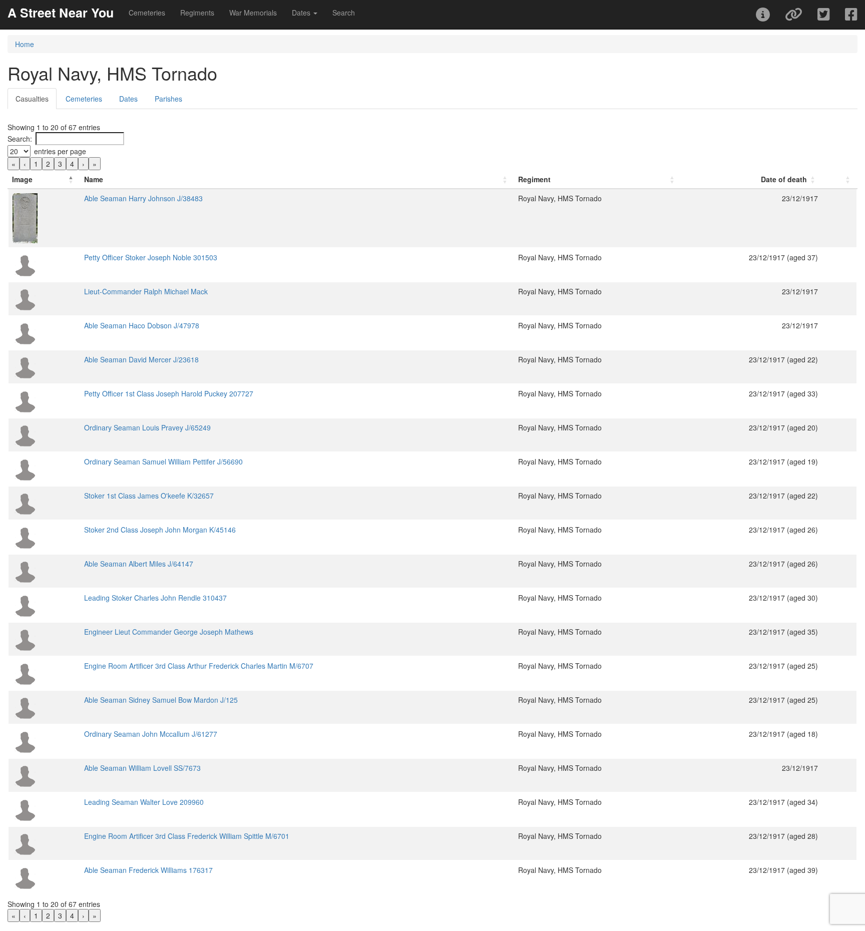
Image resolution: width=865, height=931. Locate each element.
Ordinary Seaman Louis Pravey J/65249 (147, 427)
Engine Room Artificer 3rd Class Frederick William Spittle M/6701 (186, 836)
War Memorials (253, 13)
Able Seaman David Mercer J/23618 (141, 359)
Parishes (168, 99)
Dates (128, 99)
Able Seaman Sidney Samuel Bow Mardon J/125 (161, 700)
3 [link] (60, 164)
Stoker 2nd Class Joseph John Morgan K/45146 (160, 530)
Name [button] (93, 179)
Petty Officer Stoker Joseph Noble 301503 (150, 257)
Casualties (32, 99)
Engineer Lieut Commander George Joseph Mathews (168, 632)
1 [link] (36, 164)
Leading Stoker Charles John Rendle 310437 (155, 598)
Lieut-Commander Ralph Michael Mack (146, 291)
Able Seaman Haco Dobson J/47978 (141, 325)
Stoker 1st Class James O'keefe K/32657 (149, 496)
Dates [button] (302, 13)
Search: (20, 139)
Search (343, 13)
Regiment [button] (534, 179)
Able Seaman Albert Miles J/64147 (138, 564)
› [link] (83, 164)
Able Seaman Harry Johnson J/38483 (143, 198)
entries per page (60, 151)
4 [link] (72, 164)
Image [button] (22, 179)
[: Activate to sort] (839, 179)
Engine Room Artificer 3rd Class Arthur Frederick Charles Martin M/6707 (198, 666)
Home (24, 44)
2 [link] (48, 164)
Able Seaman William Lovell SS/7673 (142, 768)
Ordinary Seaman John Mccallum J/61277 (150, 734)
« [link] (14, 164)
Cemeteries (147, 13)
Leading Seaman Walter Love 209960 (144, 802)
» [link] (95, 164)
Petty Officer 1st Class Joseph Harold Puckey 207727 (168, 393)
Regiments (197, 13)
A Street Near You (61, 13)
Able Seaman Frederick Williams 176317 (148, 870)
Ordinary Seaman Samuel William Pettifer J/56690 (163, 461)
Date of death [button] (784, 179)
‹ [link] (25, 164)
